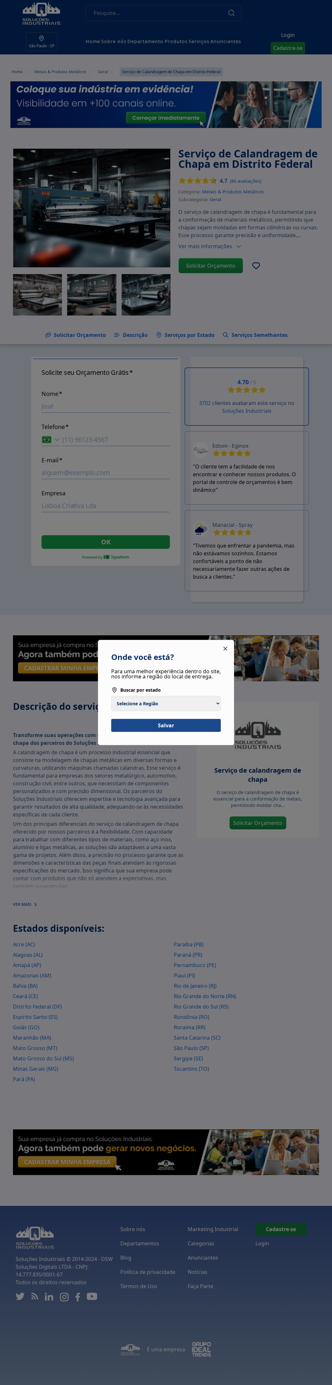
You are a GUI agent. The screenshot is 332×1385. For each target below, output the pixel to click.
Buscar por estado (140, 690)
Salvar (166, 725)
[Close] (225, 648)
